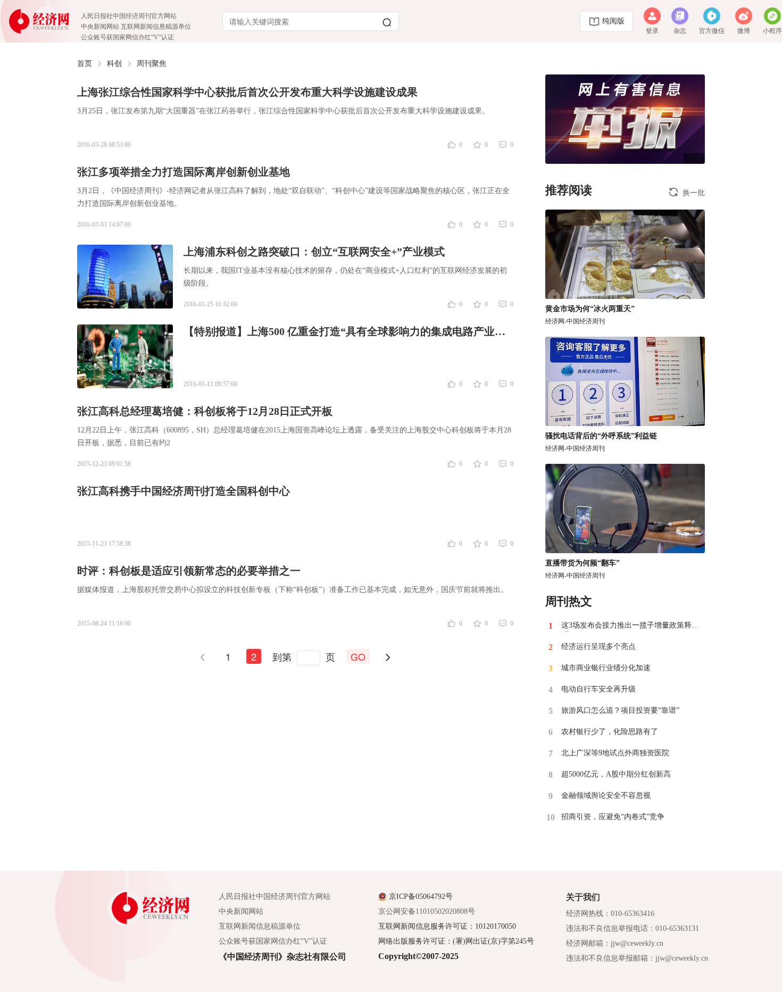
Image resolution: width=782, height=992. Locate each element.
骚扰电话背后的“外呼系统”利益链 (601, 436)
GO (358, 656)
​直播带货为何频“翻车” (582, 563)
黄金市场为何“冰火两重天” (590, 309)
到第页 (303, 656)
